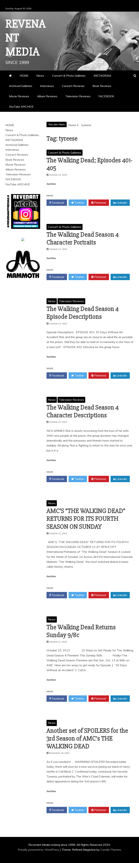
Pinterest (100, 202)
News (40, 75)
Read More (51, 184)
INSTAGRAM (102, 75)
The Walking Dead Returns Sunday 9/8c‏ (81, 631)
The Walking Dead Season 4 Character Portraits (83, 238)
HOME (24, 75)
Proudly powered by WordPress (39, 849)
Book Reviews (101, 86)
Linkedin (121, 202)
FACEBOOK (106, 96)
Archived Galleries (20, 86)
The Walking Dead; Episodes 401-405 (89, 164)
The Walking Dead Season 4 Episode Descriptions (83, 313)
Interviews (47, 86)
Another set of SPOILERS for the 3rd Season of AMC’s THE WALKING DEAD (87, 738)
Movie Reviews (19, 96)
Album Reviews (47, 96)
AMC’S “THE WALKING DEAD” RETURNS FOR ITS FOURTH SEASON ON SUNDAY (86, 519)
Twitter (79, 202)
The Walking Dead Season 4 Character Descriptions (83, 411)
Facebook (57, 202)
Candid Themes (110, 849)
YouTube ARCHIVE (21, 106)
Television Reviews (77, 96)
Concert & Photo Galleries (69, 75)
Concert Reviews (73, 86)
